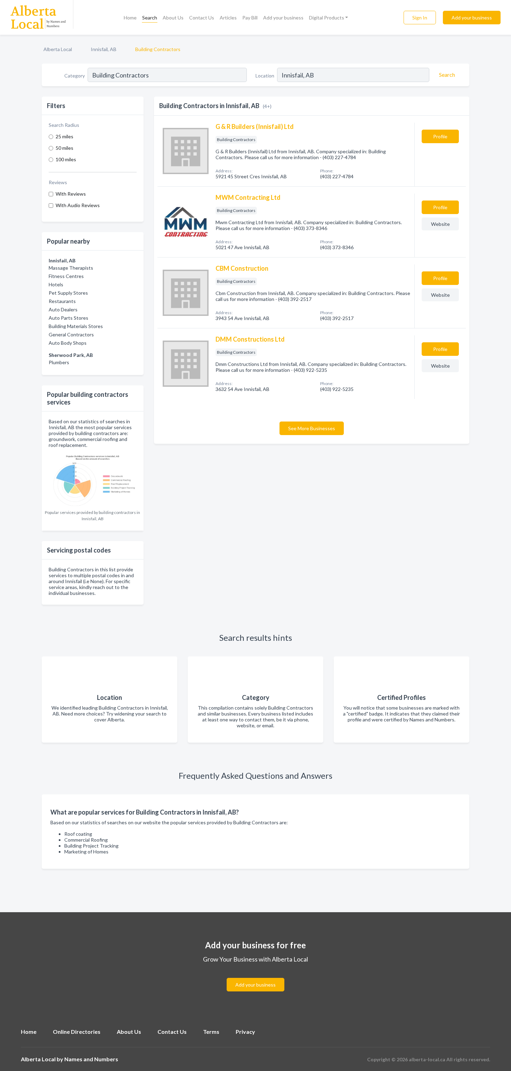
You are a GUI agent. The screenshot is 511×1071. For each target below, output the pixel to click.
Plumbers (59, 362)
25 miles (64, 136)
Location (265, 76)
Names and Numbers (91, 1059)
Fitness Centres (66, 276)
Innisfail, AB (103, 49)
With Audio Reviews (78, 205)
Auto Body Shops (68, 343)
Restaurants (62, 301)
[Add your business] (255, 976)
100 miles (66, 159)
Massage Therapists (71, 268)
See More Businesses (311, 428)
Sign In (419, 18)
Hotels (56, 284)
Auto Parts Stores (68, 318)
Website (440, 224)
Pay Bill (250, 18)
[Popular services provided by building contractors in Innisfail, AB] (93, 479)
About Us (173, 18)
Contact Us (201, 18)
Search (149, 18)
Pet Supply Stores (68, 293)
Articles (228, 18)
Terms (211, 1031)
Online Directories (76, 1031)
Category (74, 76)
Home (130, 18)
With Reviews (71, 194)
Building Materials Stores (76, 326)
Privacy (245, 1031)
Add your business (283, 18)
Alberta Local (57, 49)
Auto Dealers (63, 309)
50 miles (64, 148)
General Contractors (71, 334)
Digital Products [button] (326, 18)
